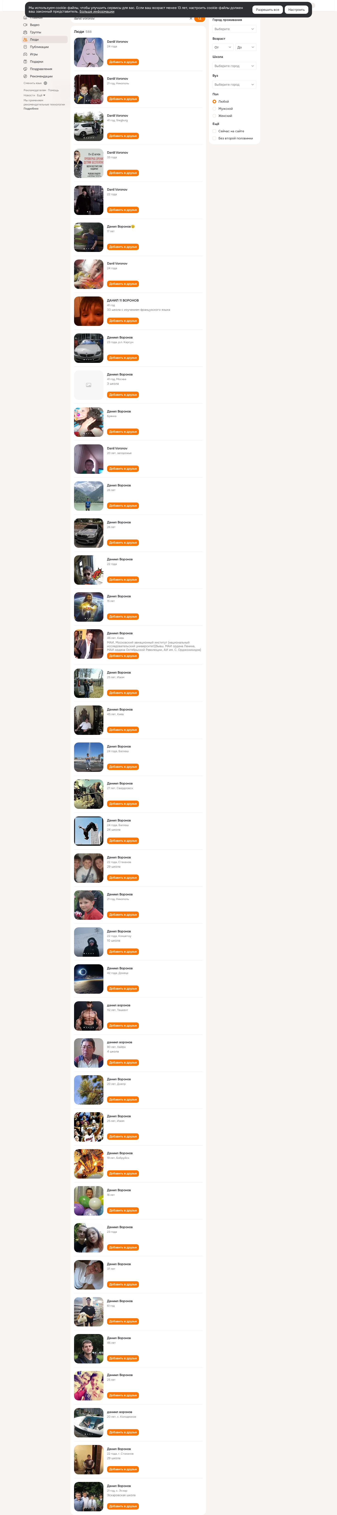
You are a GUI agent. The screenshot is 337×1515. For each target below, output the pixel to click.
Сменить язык (33, 83)
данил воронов (118, 1005)
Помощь (53, 90)
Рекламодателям (35, 90)
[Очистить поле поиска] (191, 18)
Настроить (296, 10)
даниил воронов (119, 1042)
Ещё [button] (39, 95)
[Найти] (199, 18)
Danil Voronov (117, 189)
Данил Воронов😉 (121, 226)
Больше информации (97, 11)
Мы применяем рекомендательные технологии (44, 104)
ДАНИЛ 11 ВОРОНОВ (123, 300)
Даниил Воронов (120, 337)
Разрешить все (267, 10)
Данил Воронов (119, 411)
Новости (29, 95)
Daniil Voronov (117, 41)
